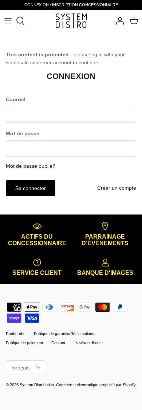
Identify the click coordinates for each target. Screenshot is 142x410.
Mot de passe (22, 133)
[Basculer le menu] (8, 21)
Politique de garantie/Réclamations (64, 333)
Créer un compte (116, 188)
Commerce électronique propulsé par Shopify (96, 385)
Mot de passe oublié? (30, 166)
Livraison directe (88, 343)
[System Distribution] (71, 21)
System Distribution (37, 385)
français (20, 368)
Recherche (15, 333)
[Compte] (118, 21)
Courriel (15, 99)
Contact (58, 343)
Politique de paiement (24, 343)
